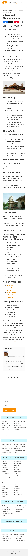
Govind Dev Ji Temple (20, 427)
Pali (16, 467)
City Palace (5, 421)
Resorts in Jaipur (6, 452)
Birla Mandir (18, 425)
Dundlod (17, 486)
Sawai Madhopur (6, 477)
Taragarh (4, 483)
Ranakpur (4, 496)
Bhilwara (17, 473)
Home (4, 10)
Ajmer (3, 479)
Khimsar (17, 490)
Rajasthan (9, 10)
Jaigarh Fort (11, 295)
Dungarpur (17, 481)
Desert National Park (20, 507)
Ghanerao (17, 488)
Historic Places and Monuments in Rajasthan (20, 536)
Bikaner (4, 471)
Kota (3, 486)
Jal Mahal (10, 297)
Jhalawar (17, 479)
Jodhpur (4, 467)
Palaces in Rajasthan (20, 540)
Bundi (3, 490)
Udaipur (4, 465)
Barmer (17, 469)
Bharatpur (5, 492)
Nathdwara (18, 471)
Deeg (16, 484)
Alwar (3, 484)
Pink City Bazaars (6, 435)
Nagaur (17, 465)
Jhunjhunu (17, 475)
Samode (17, 492)
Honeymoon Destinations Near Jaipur (20, 450)
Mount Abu (5, 469)
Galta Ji (17, 423)
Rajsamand (18, 461)
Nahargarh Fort (12, 292)
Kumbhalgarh (18, 494)
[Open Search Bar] (21, 2)
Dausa (16, 477)
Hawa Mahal (11, 285)
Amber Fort (10, 290)
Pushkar (4, 475)
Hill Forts (4, 542)
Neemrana (5, 488)
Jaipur (15, 10)
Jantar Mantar (11, 288)
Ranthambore (6, 481)
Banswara (17, 483)
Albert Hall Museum (20, 421)
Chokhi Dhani (18, 435)
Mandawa (5, 494)
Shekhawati (18, 463)
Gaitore (17, 429)
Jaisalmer (4, 463)
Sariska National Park (20, 506)
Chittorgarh (5, 473)
